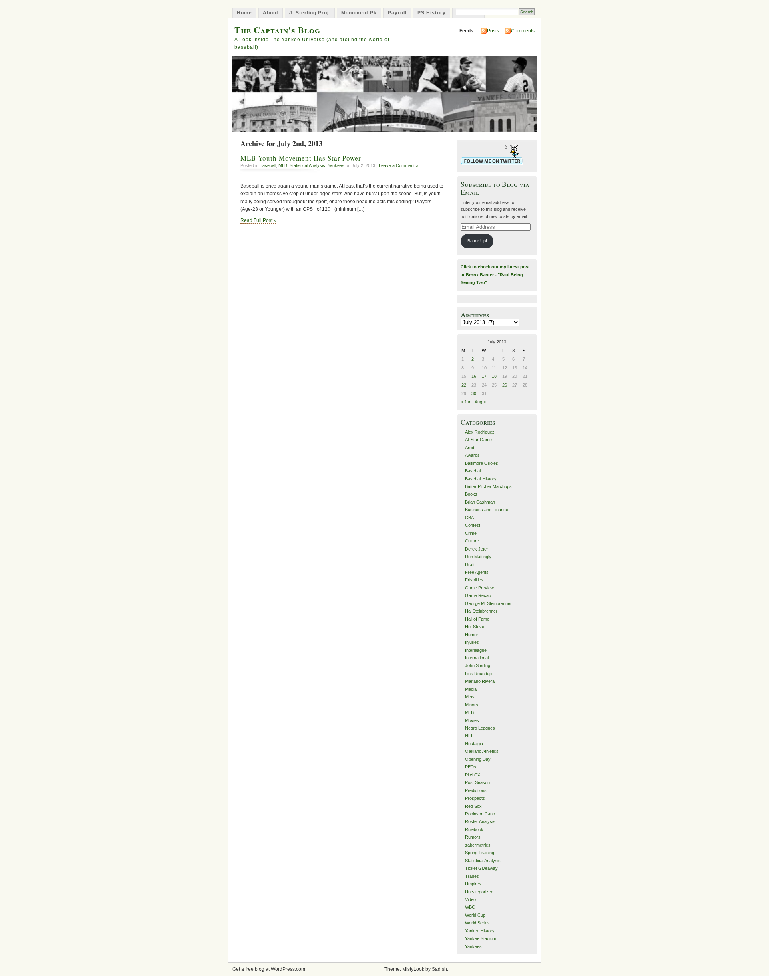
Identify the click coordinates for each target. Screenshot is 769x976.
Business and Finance (486, 509)
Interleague (476, 650)
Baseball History (481, 478)
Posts (493, 31)
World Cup (475, 915)
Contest (472, 525)
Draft (470, 564)
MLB (282, 165)
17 (484, 376)
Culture (472, 540)
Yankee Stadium (480, 938)
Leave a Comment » (398, 165)
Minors (471, 704)
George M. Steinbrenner (488, 603)
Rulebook (474, 829)
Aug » (480, 401)
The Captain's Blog (277, 30)
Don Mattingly (478, 556)
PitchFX (472, 774)
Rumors (473, 837)
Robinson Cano (480, 813)
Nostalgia (474, 743)
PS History (431, 13)
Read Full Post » (258, 220)
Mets (470, 696)
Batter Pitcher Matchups (488, 486)
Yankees (336, 165)
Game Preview (479, 587)
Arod (469, 447)
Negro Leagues (480, 728)
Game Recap (478, 595)
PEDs (470, 766)
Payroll (397, 13)
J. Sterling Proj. (309, 13)
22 (463, 385)
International (477, 657)
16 (473, 376)
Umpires (473, 883)
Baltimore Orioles (481, 463)
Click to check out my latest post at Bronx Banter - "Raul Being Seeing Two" (495, 274)
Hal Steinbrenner (481, 611)
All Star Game (478, 439)
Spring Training (479, 852)
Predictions (476, 790)
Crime (471, 533)
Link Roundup (478, 673)
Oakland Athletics (482, 751)
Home (244, 13)
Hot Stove (474, 626)
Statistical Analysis (307, 165)
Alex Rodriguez (480, 432)
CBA (469, 517)
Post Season (477, 782)
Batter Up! (477, 240)
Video (470, 899)
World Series (477, 922)
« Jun (466, 401)
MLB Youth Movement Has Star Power (300, 158)
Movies (472, 720)
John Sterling (477, 665)
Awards (472, 455)
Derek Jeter (476, 548)
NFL (469, 735)
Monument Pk (359, 13)
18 (494, 376)
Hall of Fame (477, 619)
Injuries (472, 642)
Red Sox (473, 806)
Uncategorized (479, 891)
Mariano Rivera (480, 681)
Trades (472, 876)
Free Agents (477, 572)
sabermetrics (478, 845)
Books (471, 494)
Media (471, 689)
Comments (523, 31)
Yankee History (480, 930)
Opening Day (478, 759)
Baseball (268, 165)
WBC (470, 907)
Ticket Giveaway (481, 868)
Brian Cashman (480, 502)
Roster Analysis (480, 821)
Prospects (475, 798)
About (270, 13)
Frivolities (474, 579)
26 (504, 385)
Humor (471, 634)
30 (473, 393)
